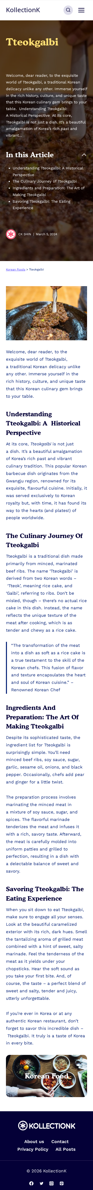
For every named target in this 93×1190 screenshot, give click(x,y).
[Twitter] (41, 1183)
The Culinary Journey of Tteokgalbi (45, 181)
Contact (60, 1141)
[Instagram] (51, 1183)
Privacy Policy (32, 1149)
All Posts (66, 1149)
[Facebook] (31, 1183)
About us (34, 1141)
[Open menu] (81, 10)
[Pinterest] (62, 1183)
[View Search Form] (68, 10)
